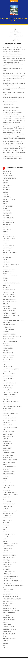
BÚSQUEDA (6, 439)
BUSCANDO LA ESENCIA (9, 453)
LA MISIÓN (5, 641)
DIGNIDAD (5, 201)
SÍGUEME (5, 636)
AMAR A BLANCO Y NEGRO (10, 276)
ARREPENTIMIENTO (8, 357)
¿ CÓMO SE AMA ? (7, 548)
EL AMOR (5, 529)
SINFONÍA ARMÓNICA (8, 222)
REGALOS (5, 194)
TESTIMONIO (6, 266)
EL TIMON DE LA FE (7, 601)
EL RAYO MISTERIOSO (8, 271)
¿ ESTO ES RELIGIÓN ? (8, 578)
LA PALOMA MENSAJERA (9, 620)
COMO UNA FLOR (7, 506)
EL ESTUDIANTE (7, 171)
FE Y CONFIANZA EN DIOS (9, 608)
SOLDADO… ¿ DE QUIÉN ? (9, 313)
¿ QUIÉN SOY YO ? (7, 443)
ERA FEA (5, 478)
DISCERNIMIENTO (7, 404)
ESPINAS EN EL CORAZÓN (9, 557)
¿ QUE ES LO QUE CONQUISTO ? (11, 369)
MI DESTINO (6, 364)
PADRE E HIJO (6, 560)
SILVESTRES (6, 476)
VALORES (5, 278)
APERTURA (5, 429)
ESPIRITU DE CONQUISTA (9, 411)
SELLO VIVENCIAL (7, 257)
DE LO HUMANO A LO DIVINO (10, 576)
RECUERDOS (6, 508)
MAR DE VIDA (6, 287)
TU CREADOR (6, 615)
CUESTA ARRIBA (7, 574)
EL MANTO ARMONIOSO (9, 311)
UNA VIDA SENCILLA (8, 513)
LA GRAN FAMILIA (7, 564)
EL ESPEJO (5, 643)
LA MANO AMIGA (7, 631)
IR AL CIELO (6, 350)
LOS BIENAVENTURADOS (9, 420)
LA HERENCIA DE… (7, 520)
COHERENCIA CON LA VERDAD (10, 392)
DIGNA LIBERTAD (7, 185)
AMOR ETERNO (6, 362)
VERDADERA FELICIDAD (9, 325)
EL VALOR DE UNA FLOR (9, 504)
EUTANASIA (6, 304)
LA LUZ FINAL (6, 648)
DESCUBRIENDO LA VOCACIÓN (11, 401)
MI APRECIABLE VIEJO (8, 292)
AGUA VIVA (5, 622)
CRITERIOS (5, 234)
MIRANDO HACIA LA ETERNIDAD (11, 264)
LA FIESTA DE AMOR (8, 434)
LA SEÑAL (5, 192)
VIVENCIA (5, 255)
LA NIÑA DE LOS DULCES (9, 299)
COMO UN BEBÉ (7, 624)
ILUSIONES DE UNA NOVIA (9, 485)
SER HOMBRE (6, 215)
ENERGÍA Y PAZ (7, 187)
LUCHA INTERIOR (7, 457)
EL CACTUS (5, 204)
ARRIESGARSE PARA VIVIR (9, 397)
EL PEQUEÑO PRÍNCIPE (8, 455)
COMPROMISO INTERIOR (9, 334)
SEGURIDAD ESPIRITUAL (9, 613)
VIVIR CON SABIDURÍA (8, 217)
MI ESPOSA (5, 539)
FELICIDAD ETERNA (8, 248)
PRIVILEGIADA (6, 210)
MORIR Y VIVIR (6, 241)
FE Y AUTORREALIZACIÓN (9, 603)
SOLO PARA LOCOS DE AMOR (10, 596)
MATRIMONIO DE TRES (8, 534)
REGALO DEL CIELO (8, 345)
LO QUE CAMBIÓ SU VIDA (9, 408)
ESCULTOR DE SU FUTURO (9, 373)
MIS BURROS (6, 450)
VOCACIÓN (5, 399)
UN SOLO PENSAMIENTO (9, 236)
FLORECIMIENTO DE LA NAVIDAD (11, 283)
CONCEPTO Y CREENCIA (9, 238)
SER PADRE (5, 541)
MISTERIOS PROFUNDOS (9, 418)
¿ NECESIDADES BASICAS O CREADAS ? (12, 406)
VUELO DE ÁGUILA (7, 387)
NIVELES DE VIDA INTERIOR (10, 252)
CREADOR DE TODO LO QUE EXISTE (12, 599)
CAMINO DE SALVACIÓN (9, 329)
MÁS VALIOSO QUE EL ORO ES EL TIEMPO (13, 320)
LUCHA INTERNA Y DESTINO (10, 459)
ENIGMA (5, 208)
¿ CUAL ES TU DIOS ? (8, 583)
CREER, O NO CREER (8, 589)
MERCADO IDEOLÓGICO (9, 436)
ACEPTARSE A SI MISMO (9, 462)
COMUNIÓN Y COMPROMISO (10, 341)
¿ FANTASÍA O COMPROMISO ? (10, 494)
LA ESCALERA (6, 285)
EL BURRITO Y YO (7, 448)
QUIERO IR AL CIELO (8, 348)
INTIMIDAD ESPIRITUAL (9, 245)
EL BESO (5, 499)
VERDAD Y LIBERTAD (8, 176)
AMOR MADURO (7, 567)
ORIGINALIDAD (7, 224)
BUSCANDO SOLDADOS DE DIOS (11, 315)
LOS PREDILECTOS (7, 359)
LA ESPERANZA (6, 422)
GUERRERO (6, 183)
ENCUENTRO (6, 446)
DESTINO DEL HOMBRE (9, 297)
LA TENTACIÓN (6, 262)
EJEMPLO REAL (6, 306)
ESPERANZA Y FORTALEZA (9, 383)
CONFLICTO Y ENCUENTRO (10, 178)
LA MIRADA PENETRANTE (9, 629)
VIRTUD (5, 527)
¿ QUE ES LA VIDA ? (7, 327)
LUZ (4, 645)
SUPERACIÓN (6, 464)
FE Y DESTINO (6, 606)
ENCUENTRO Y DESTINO (9, 376)
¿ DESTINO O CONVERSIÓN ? (10, 308)
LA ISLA (5, 380)
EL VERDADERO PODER (8, 432)
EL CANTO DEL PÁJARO (8, 474)
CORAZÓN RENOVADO (8, 471)
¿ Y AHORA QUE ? (7, 371)
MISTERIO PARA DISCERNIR (10, 427)
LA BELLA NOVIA (7, 487)
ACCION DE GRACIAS (8, 546)
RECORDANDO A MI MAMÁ (10, 511)
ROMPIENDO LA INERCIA (9, 394)
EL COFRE (5, 180)
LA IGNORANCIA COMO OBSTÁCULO (12, 581)
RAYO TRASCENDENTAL (9, 269)
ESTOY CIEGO (6, 569)
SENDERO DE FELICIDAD (9, 290)
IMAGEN (5, 259)
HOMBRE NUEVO (7, 250)
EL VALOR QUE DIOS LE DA (9, 301)
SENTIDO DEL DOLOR (8, 339)
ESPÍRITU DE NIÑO (7, 553)
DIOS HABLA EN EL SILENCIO (10, 594)
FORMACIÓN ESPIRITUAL (9, 638)
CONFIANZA (6, 525)
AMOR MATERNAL (7, 515)
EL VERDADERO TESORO (9, 199)
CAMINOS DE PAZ (7, 366)
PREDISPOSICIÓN (7, 213)
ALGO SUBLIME (7, 536)
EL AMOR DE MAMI (7, 518)
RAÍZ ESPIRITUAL (7, 592)
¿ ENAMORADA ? (7, 497)
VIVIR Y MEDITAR (7, 229)
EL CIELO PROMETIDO (8, 355)
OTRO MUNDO (6, 322)
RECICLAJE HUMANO (8, 378)
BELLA (4, 480)
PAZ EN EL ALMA (7, 197)
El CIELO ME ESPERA (8, 352)
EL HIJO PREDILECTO (8, 617)
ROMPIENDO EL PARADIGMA (10, 543)
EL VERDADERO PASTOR (9, 634)
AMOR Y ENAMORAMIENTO (10, 492)
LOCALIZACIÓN (7, 173)
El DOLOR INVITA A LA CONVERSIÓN (12, 336)
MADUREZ (5, 227)
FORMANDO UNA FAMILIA (9, 562)
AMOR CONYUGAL (7, 532)
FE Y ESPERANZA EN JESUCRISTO (11, 610)
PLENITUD (5, 280)
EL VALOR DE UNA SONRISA (10, 294)
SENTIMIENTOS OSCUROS (9, 555)
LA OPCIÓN (6, 332)
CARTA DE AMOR (7, 501)
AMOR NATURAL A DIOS (9, 571)
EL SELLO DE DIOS (7, 425)
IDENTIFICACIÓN (7, 483)
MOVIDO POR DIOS (8, 385)
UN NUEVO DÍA (6, 190)
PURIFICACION (6, 415)
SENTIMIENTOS (6, 490)
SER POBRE (5, 231)
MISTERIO (5, 243)
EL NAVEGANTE (7, 273)
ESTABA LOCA (6, 469)
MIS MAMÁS (6, 522)
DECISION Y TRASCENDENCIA (10, 413)
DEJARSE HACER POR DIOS (9, 467)
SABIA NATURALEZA (8, 220)
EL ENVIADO (6, 318)
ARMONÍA (5, 550)
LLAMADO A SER (7, 441)
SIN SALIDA (6, 343)
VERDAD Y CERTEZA (8, 206)
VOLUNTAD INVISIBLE (8, 627)
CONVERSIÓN (6, 390)
